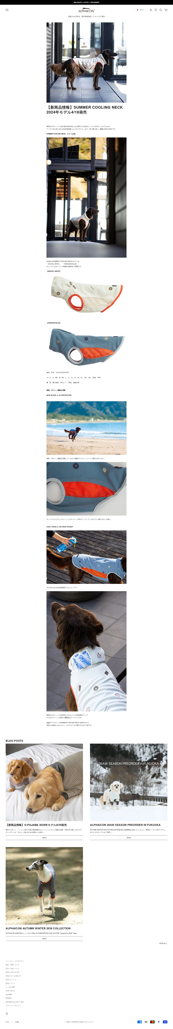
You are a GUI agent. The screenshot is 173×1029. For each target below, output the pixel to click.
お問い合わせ (10, 990)
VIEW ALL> (163, 943)
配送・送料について (12, 965)
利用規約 (9, 998)
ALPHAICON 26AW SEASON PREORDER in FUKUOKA (125, 825)
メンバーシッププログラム (15, 961)
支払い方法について (12, 968)
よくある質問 (10, 987)
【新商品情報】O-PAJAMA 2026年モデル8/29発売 (36, 825)
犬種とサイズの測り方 (13, 976)
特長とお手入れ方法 (12, 972)
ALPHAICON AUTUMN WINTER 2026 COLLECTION (38, 928)
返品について (10, 983)
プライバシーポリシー (13, 1005)
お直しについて (11, 979)
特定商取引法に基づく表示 (15, 1002)
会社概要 (9, 994)
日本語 (17, 1022)
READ (44, 838)
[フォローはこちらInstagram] (7, 1013)
